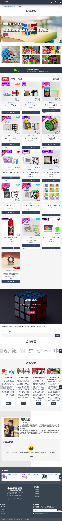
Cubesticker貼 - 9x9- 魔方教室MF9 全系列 (51, 206)
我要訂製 (31, 312)
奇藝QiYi (51, 169)
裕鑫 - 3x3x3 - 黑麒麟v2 (11, 138)
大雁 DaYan (10, 169)
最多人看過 (5, 470)
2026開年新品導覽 (23, 378)
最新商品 (13, 79)
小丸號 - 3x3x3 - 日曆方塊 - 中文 (11, 105)
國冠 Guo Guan (31, 135)
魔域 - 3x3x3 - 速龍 (31, 240)
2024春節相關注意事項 (39, 378)
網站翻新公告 (8, 378)
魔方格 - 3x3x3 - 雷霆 (52, 474)
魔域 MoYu (51, 102)
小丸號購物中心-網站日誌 (9, 6)
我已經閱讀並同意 (41, 513)
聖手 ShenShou (31, 102)
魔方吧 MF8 (51, 135)
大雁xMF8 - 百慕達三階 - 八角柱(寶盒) (51, 138)
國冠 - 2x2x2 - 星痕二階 (31, 138)
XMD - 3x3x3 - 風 (10, 205)
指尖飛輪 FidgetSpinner (11, 270)
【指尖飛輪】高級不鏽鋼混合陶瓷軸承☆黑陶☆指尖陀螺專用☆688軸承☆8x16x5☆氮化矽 (10, 275)
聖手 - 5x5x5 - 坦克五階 (31, 105)
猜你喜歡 (5, 79)
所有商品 (56, 79)
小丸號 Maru (11, 102)
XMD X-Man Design (10, 203)
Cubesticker (51, 203)
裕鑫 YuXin (10, 135)
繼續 (57, 335)
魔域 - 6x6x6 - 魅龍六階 (51, 105)
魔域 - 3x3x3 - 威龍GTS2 (33, 474)
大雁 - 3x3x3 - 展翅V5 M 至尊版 (11, 172)
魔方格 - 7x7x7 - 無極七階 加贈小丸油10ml (31, 173)
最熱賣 (20, 79)
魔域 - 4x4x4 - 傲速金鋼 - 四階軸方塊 (31, 206)
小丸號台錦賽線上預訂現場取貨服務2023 (53, 378)
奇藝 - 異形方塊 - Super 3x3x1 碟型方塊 (51, 173)
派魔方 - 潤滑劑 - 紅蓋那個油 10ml (11, 238)
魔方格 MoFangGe (31, 169)
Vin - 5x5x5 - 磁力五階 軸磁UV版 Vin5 (51, 238)
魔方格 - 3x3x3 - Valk (12, 474)
